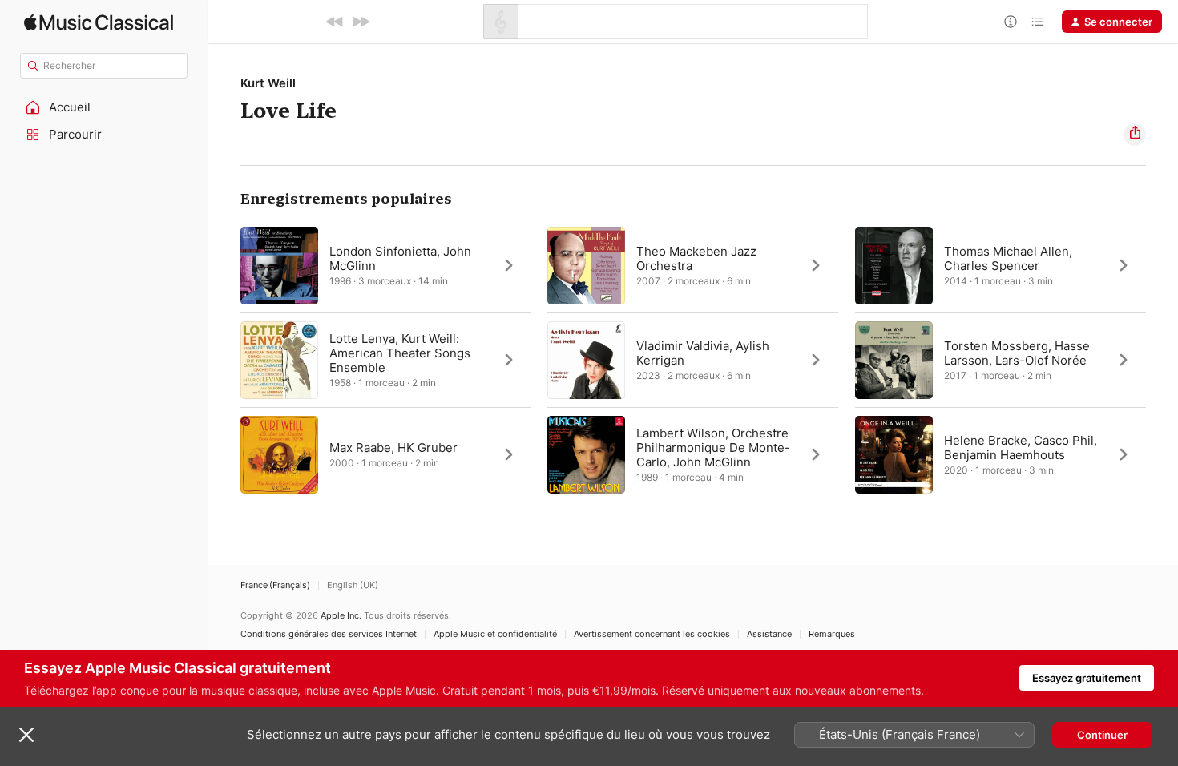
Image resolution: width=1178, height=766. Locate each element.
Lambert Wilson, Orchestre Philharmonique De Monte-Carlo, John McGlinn (713, 447)
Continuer (1102, 734)
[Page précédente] (224, 359)
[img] (98, 22)
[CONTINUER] (360, 21)
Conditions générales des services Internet (328, 634)
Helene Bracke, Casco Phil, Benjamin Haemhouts (1020, 447)
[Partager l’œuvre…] (1135, 134)
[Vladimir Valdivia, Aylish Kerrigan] (692, 359)
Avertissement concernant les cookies (652, 634)
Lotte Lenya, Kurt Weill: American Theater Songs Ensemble (399, 353)
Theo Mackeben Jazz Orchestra (696, 258)
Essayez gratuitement (1086, 677)
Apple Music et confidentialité (495, 634)
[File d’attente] (1038, 21)
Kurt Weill (268, 83)
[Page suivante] (1162, 359)
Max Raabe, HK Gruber (393, 447)
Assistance (769, 634)
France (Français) (275, 585)
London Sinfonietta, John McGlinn (400, 258)
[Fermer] (26, 735)
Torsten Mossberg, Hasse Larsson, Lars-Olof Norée (1017, 353)
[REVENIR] (335, 21)
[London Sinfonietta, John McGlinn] (385, 265)
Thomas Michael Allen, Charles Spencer (1008, 258)
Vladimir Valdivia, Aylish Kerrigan (702, 353)
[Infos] (1010, 21)
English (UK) (352, 585)
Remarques (832, 634)
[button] (104, 107)
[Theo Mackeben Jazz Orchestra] (692, 265)
